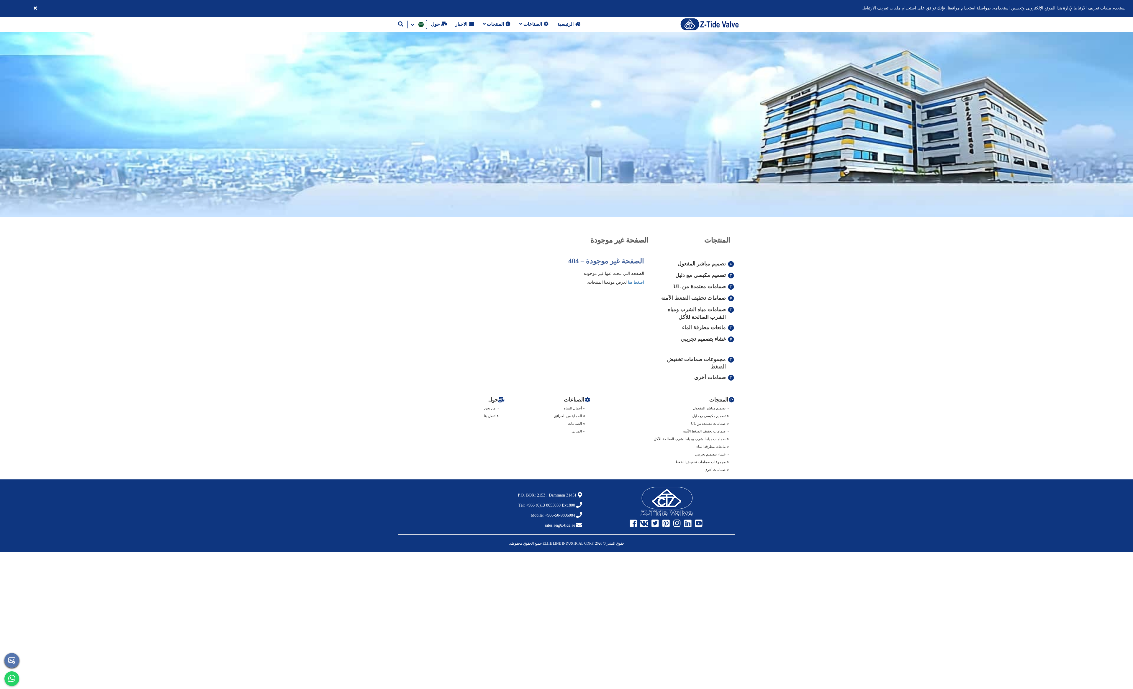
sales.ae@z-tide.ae (560, 525)
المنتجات (495, 24)
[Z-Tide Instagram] (677, 523)
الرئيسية (566, 24)
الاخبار (462, 24)
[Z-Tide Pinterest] (666, 523)
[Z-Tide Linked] (688, 523)
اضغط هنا (636, 282)
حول (436, 24)
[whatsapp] (11, 678)
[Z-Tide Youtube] (699, 523)
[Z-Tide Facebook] (634, 523)
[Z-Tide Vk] (645, 523)
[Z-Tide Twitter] (655, 523)
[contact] (11, 660)
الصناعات (532, 24)
